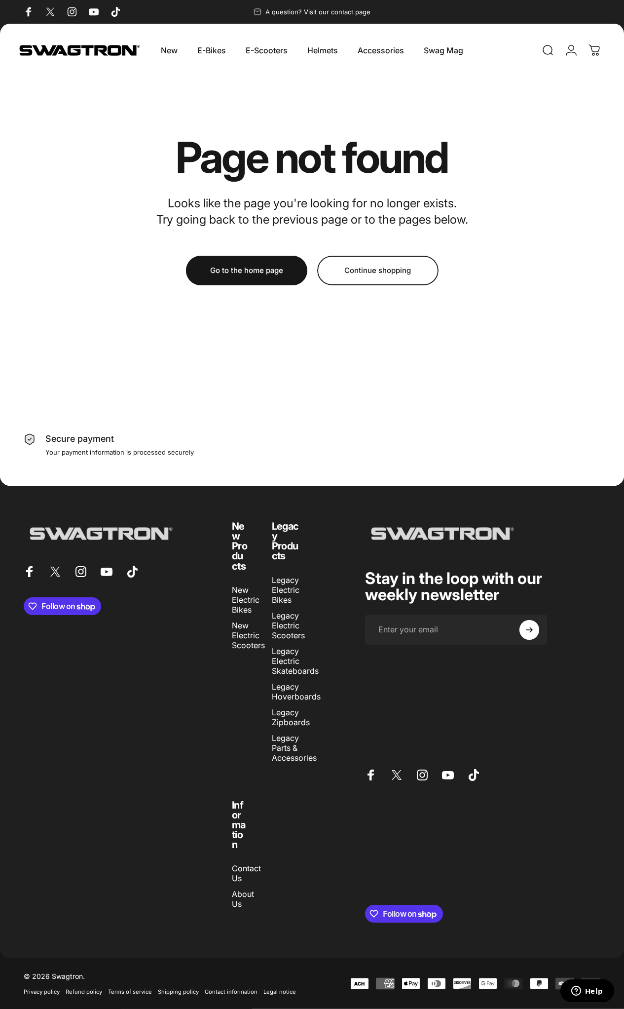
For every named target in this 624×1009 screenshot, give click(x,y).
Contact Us (246, 873)
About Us (243, 899)
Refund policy (84, 991)
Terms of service (130, 991)
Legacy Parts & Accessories (294, 748)
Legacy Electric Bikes (285, 590)
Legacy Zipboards (291, 717)
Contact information (231, 991)
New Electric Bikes (245, 600)
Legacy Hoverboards (296, 691)
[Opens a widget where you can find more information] (587, 991)
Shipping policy (178, 991)
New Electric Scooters (248, 635)
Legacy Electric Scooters (288, 625)
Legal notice (279, 991)
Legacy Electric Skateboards (295, 661)
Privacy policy (42, 991)
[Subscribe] (529, 630)
